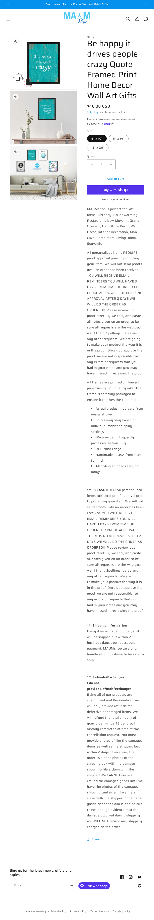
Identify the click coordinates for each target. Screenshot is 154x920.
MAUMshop (40, 911)
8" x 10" (96, 138)
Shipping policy (122, 911)
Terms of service (99, 911)
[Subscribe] (71, 885)
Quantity (92, 157)
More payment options (115, 199)
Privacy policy (78, 911)
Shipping (92, 112)
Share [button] (96, 839)
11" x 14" (118, 138)
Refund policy (58, 911)
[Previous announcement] (8, 4)
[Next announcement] (146, 4)
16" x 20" (97, 147)
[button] (8, 18)
